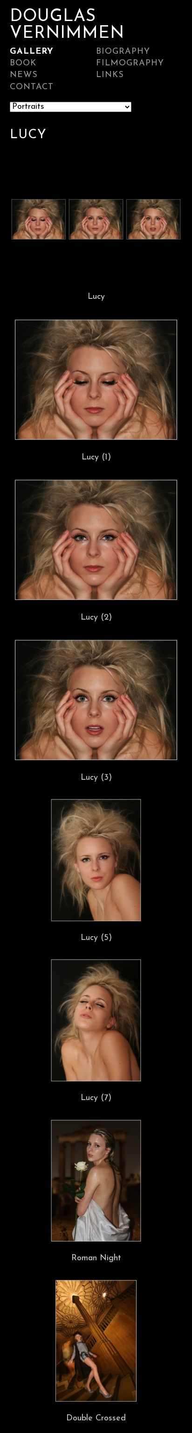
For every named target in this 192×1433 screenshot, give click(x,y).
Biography (123, 52)
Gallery (32, 52)
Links (110, 75)
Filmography (130, 63)
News (24, 75)
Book (23, 63)
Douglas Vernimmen (67, 25)
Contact (32, 87)
